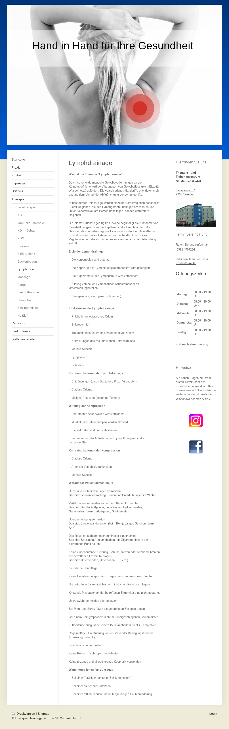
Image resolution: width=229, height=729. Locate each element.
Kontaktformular (186, 263)
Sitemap (43, 713)
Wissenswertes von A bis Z (193, 399)
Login (213, 713)
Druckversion (26, 713)
